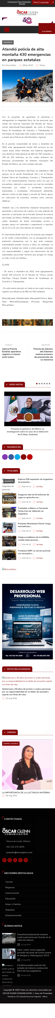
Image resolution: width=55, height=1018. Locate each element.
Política (8, 525)
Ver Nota (39, 487)
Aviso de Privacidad (43, 993)
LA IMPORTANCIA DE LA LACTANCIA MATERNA (26, 792)
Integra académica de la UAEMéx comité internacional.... (33, 538)
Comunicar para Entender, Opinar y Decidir (23, 3)
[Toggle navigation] (6, 29)
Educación (9, 539)
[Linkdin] (15, 861)
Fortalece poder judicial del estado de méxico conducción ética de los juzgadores (32, 968)
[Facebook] (4, 861)
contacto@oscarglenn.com (19, 852)
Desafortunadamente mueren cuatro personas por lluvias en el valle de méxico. (34, 937)
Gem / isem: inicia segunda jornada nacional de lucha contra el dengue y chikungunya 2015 (34, 952)
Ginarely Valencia (11, 744)
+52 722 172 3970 (15, 846)
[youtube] (20, 861)
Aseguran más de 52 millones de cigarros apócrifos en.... (33, 496)
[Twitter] (9, 861)
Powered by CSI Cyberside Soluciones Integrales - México (27, 997)
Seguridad (8, 42)
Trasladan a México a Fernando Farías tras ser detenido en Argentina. (33, 511)
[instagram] (26, 861)
